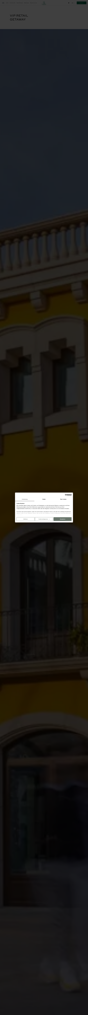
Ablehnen (25, 519)
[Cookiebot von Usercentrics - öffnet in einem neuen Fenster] (66, 495)
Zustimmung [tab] (25, 499)
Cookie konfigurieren (43, 519)
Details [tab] (44, 499)
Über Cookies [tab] (63, 499)
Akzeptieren (62, 519)
